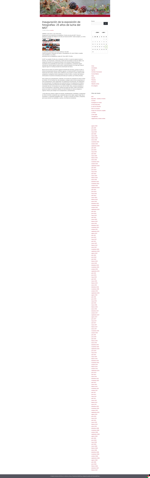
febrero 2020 (94, 261)
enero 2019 (94, 285)
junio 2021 (93, 237)
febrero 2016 (94, 340)
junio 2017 (93, 318)
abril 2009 (93, 444)
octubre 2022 (94, 207)
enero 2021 (94, 247)
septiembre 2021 (95, 231)
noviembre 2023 (95, 183)
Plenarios (93, 79)
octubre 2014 (94, 364)
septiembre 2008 (95, 458)
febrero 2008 (94, 466)
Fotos (92, 75)
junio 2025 (93, 149)
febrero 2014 (94, 366)
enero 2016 (94, 342)
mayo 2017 (94, 320)
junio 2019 (93, 275)
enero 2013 (94, 376)
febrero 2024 (94, 177)
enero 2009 (94, 450)
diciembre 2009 (95, 428)
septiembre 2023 (95, 187)
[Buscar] (106, 23)
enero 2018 (94, 309)
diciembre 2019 (95, 265)
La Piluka (93, 112)
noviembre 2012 (95, 380)
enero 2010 (94, 426)
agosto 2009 (94, 436)
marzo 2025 (94, 155)
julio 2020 (93, 255)
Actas (92, 66)
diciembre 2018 (95, 287)
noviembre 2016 (95, 330)
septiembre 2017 (95, 314)
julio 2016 (93, 334)
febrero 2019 (94, 283)
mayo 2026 (94, 131)
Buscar (93, 21)
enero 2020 (94, 263)
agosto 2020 (94, 253)
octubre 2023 (94, 185)
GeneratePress (96, 476)
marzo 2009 (94, 446)
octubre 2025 (94, 143)
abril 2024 (93, 173)
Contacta (53, 15)
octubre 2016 (94, 332)
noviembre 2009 (95, 430)
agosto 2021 (94, 233)
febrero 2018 (94, 307)
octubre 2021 (94, 229)
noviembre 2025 (95, 141)
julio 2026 (93, 127)
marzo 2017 (94, 324)
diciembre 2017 (95, 310)
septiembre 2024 (95, 165)
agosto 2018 (94, 295)
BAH (92, 96)
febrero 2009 (94, 448)
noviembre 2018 (95, 289)
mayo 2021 (94, 239)
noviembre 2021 (95, 227)
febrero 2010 (94, 424)
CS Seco (93, 100)
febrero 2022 (94, 221)
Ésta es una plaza (95, 108)
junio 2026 (93, 129)
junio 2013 (93, 372)
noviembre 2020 (95, 249)
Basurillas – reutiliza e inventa (98, 98)
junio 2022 (93, 213)
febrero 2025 (94, 157)
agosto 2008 (94, 460)
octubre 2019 (94, 269)
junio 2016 (93, 336)
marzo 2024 (94, 175)
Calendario (59, 15)
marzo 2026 (94, 135)
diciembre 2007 (95, 468)
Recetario (93, 81)
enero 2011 (94, 404)
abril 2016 (93, 338)
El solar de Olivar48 (96, 106)
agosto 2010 (94, 414)
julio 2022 (93, 211)
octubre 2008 (94, 456)
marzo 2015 (94, 356)
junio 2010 (93, 416)
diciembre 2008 (95, 452)
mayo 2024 (94, 171)
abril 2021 (93, 241)
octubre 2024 (94, 163)
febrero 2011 (94, 402)
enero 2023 (94, 201)
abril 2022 (93, 217)
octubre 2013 (94, 368)
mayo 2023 (94, 193)
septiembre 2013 (95, 370)
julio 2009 (93, 438)
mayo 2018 (94, 301)
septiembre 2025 (95, 145)
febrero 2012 (94, 386)
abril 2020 (93, 259)
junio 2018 (93, 299)
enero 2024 (94, 179)
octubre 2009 (94, 432)
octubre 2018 (94, 291)
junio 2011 (93, 394)
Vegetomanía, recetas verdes (98, 118)
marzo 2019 (94, 281)
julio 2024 (93, 167)
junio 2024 (93, 169)
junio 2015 (93, 350)
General (93, 77)
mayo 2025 (94, 151)
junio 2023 (93, 191)
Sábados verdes (95, 83)
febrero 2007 (94, 470)
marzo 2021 (94, 243)
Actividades (94, 68)
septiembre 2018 (95, 293)
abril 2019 (93, 279)
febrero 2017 (94, 326)
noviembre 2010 (95, 408)
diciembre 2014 (95, 360)
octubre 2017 (94, 312)
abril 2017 (93, 322)
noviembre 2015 (95, 346)
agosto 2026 (94, 125)
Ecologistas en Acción (96, 102)
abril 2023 (93, 195)
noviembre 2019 (95, 267)
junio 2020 (93, 257)
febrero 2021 (94, 245)
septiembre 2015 (95, 348)
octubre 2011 (94, 390)
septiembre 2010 (95, 412)
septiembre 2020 (95, 251)
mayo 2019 (94, 277)
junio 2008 (93, 464)
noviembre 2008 (95, 454)
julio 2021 (93, 235)
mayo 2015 (94, 352)
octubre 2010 (94, 410)
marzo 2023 (94, 197)
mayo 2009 (94, 442)
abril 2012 (93, 382)
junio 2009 (93, 440)
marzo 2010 (94, 422)
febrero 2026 (94, 137)
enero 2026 (94, 139)
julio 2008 (93, 462)
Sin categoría (94, 85)
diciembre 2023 (95, 181)
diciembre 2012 (95, 378)
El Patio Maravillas (95, 104)
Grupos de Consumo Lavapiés (98, 110)
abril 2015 (93, 354)
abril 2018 (93, 303)
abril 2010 (93, 420)
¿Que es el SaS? (45, 15)
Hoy (100, 34)
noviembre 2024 (95, 161)
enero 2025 (94, 159)
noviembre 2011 (95, 388)
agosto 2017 (94, 316)
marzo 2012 (94, 384)
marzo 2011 (94, 400)
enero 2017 (94, 328)
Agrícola (93, 70)
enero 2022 (94, 223)
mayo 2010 (94, 418)
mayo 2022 (94, 215)
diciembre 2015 (95, 344)
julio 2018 (93, 297)
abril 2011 (93, 398)
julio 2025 (93, 147)
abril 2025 (93, 153)
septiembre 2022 (95, 209)
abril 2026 (93, 133)
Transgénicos (94, 116)
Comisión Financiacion (96, 71)
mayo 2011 (93, 396)
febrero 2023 (94, 199)
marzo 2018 (94, 305)
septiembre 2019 (95, 271)
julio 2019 (93, 273)
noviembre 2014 (95, 362)
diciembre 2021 (95, 225)
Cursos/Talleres (95, 73)
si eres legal (94, 114)
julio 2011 (93, 392)
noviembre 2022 (95, 205)
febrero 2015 (94, 358)
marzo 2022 (94, 219)
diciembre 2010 (95, 406)
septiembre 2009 (95, 434)
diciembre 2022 (95, 203)
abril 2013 (93, 374)
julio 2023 (93, 189)
